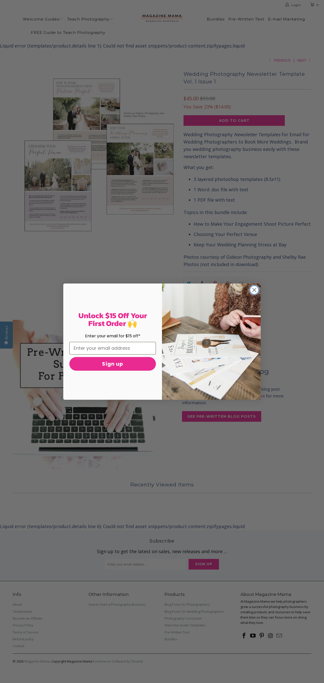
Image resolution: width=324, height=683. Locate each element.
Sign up (112, 363)
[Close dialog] (254, 290)
